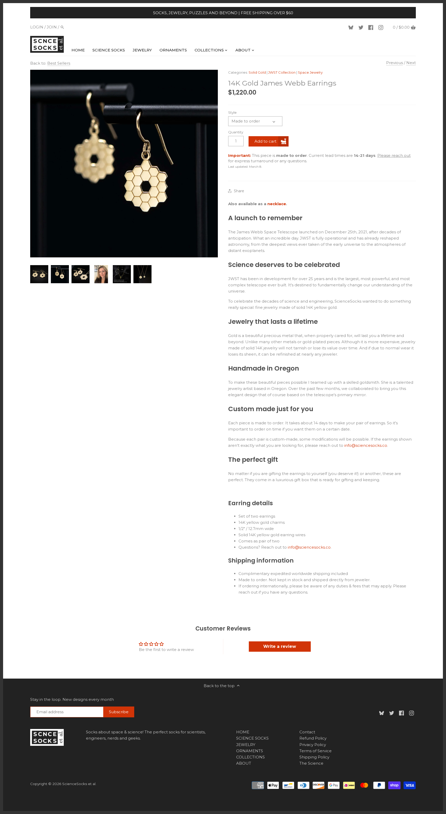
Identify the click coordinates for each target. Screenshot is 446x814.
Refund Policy (312, 738)
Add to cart (265, 141)
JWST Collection (282, 72)
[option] (39, 274)
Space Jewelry (310, 72)
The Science (311, 763)
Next (411, 62)
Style (232, 112)
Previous (394, 62)
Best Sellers (58, 63)
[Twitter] (362, 27)
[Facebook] (371, 27)
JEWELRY (245, 744)
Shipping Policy (314, 757)
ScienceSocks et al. (79, 784)
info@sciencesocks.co (365, 445)
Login (36, 27)
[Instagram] (381, 27)
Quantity (235, 132)
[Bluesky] (351, 27)
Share (239, 191)
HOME (242, 731)
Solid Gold (257, 72)
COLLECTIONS (250, 757)
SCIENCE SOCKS (252, 738)
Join (52, 27)
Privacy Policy (312, 744)
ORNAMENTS (249, 750)
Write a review (279, 646)
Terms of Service (315, 750)
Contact (307, 731)
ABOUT (243, 763)
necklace (276, 203)
